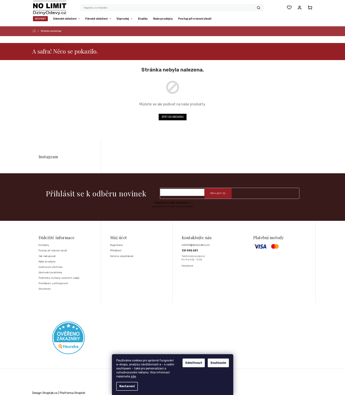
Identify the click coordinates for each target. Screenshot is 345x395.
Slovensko (45, 288)
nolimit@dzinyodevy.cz (196, 245)
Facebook (187, 265)
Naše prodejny (47, 261)
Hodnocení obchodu (51, 266)
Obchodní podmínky (50, 272)
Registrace (116, 244)
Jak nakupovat (47, 256)
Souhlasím (218, 363)
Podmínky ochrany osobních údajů (59, 277)
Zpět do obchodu (173, 116)
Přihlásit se (218, 193)
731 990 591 (190, 250)
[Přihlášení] (299, 8)
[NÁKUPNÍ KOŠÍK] (309, 8)
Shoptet (79, 393)
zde (133, 376)
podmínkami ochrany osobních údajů (172, 206)
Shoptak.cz (50, 393)
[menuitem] (40, 18)
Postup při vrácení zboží (53, 250)
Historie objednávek (122, 256)
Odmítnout (193, 363)
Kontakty (44, 244)
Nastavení (127, 386)
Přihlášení (116, 250)
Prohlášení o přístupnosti (53, 283)
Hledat (259, 7)
